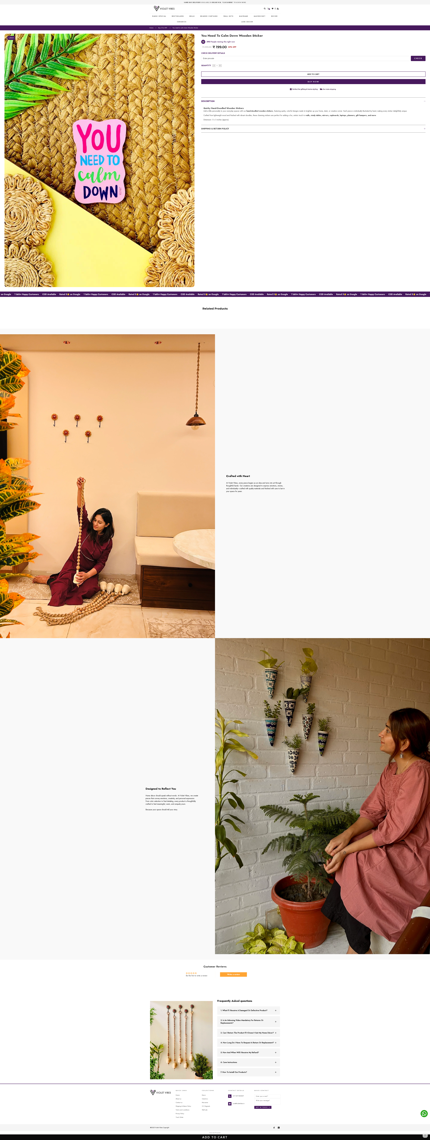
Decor (204, 1095)
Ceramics (205, 1099)
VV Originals (206, 1106)
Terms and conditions (182, 1110)
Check (418, 58)
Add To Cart (215, 1137)
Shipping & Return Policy (183, 1106)
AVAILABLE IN (208, 2)
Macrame (205, 1102)
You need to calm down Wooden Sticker (185, 28)
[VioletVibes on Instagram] (279, 1127)
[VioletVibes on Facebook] (274, 1127)
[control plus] (220, 65)
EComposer (218, 1133)
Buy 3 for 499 (162, 28)
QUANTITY (206, 65)
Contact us (179, 1102)
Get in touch (262, 1107)
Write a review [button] (233, 974)
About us (178, 1099)
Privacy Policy (180, 1113)
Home (151, 28)
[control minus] (213, 65)
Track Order (179, 1117)
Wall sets (204, 1110)
